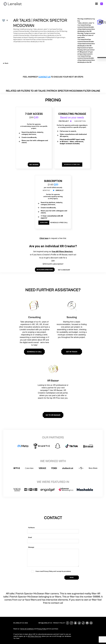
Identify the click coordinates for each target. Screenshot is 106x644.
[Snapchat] (75, 622)
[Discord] (87, 622)
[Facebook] (67, 622)
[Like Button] (3, 20)
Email (30, 537)
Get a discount (64, 270)
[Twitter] (79, 622)
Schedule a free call (59, 222)
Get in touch (71, 352)
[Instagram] (71, 622)
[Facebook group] (91, 622)
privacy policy (59, 623)
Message (31, 547)
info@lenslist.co (45, 623)
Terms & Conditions (27, 629)
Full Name (31, 528)
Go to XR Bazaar (53, 415)
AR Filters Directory (34, 636)
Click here (44, 238)
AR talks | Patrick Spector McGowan (40, 23)
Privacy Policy (41, 629)
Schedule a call (34, 352)
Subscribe (44, 222)
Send (72, 577)
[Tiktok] (83, 622)
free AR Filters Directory (62, 251)
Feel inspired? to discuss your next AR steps (53, 77)
